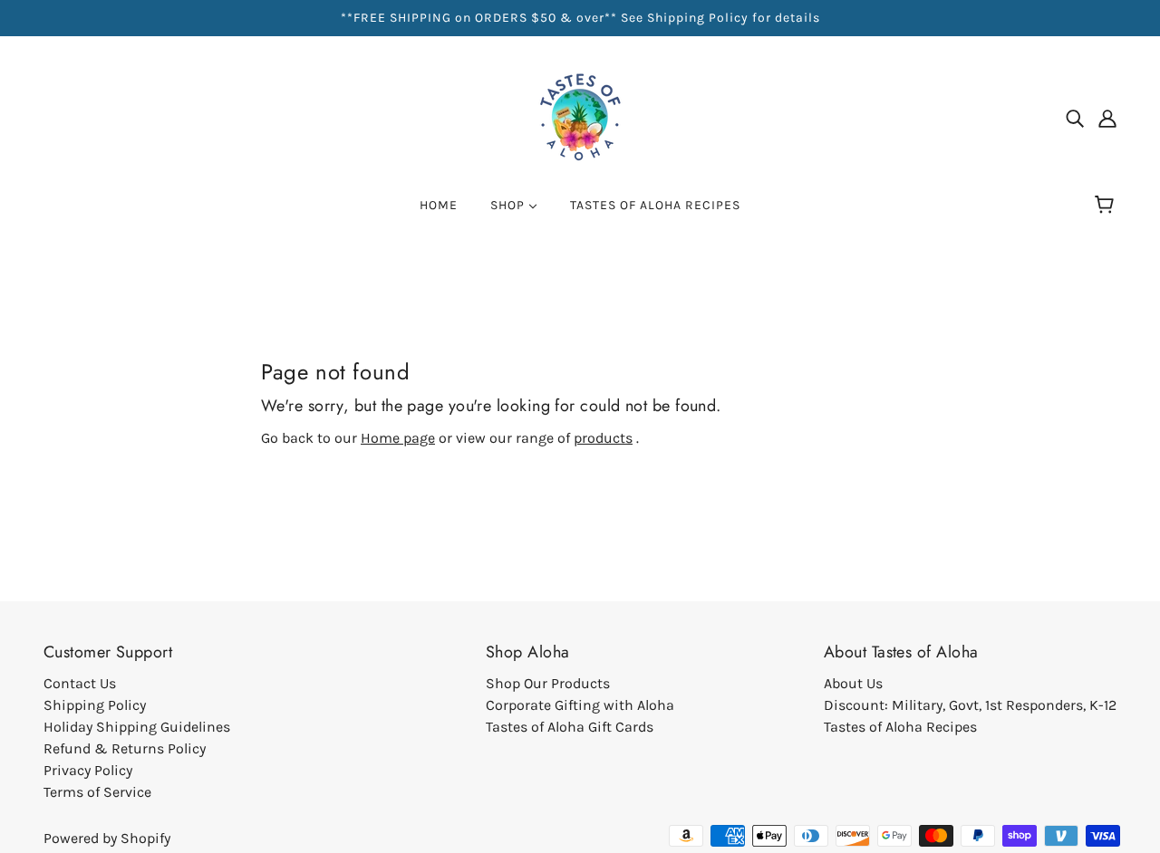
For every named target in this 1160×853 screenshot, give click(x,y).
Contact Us (80, 683)
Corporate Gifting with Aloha (580, 705)
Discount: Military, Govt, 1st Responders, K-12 (970, 705)
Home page (398, 437)
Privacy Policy (88, 770)
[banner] (580, 116)
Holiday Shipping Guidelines (137, 726)
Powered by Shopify (107, 838)
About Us (853, 683)
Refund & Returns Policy (125, 748)
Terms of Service (97, 791)
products (603, 437)
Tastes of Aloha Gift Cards (569, 726)
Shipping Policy (95, 705)
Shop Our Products (548, 683)
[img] (1074, 118)
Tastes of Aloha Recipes (900, 726)
